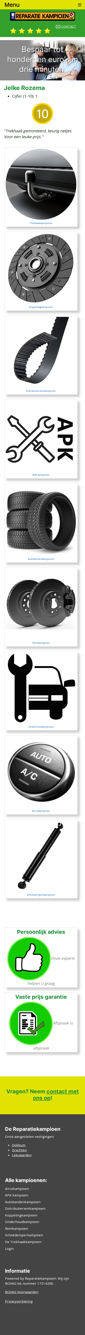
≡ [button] (80, 4)
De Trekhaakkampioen (23, 1242)
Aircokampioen (17, 1188)
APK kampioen (16, 1195)
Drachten (19, 1150)
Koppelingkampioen (21, 1215)
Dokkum (19, 1145)
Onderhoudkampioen (22, 1222)
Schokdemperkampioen (41, 894)
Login (9, 1248)
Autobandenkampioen (23, 1202)
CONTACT (68, 26)
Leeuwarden (22, 1155)
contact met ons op (56, 1094)
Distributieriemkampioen (25, 1208)
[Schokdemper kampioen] (41, 855)
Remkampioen (16, 1228)
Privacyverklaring (19, 1301)
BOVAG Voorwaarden (21, 1292)
